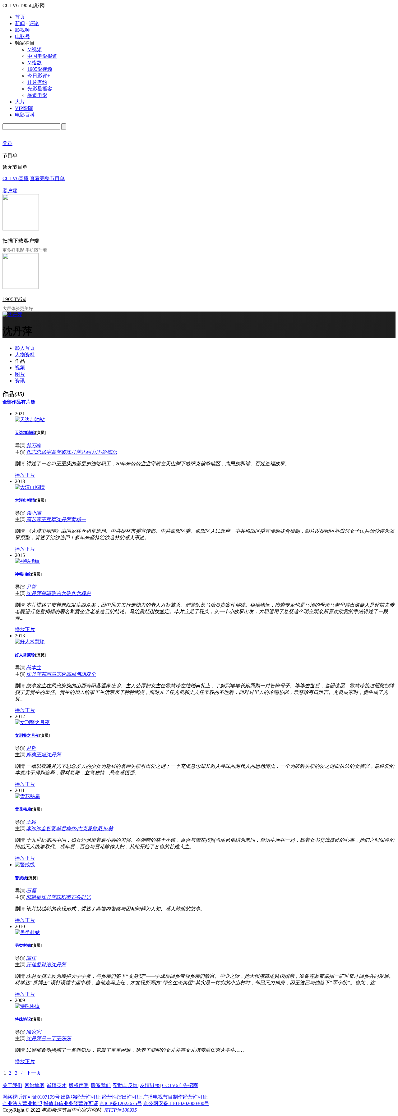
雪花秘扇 (23, 809)
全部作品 (11, 402)
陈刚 (61, 897)
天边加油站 (25, 432)
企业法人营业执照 (22, 1103)
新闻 (20, 23)
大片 (20, 101)
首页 (20, 17)
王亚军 (48, 519)
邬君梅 (63, 828)
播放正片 (25, 475)
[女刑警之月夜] (32, 722)
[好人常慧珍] (30, 641)
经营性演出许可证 (122, 1097)
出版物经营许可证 (81, 1097)
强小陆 (33, 513)
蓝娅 (61, 452)
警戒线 (21, 878)
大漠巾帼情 (25, 500)
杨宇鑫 (48, 452)
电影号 (22, 36)
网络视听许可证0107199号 (31, 1097)
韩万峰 (33, 445)
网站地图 (34, 1085)
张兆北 (73, 593)
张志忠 (33, 452)
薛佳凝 (33, 964)
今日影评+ (38, 75)
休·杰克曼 (81, 828)
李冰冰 (33, 828)
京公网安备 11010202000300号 (176, 1103)
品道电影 (37, 95)
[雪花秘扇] (27, 796)
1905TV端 (14, 299)
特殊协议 (23, 1019)
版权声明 (79, 1085)
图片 (20, 374)
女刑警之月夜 (27, 735)
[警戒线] (25, 864)
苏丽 (46, 674)
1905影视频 (39, 69)
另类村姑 (23, 945)
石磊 (31, 890)
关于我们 (12, 1085)
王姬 (41, 754)
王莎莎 (63, 1038)
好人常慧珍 (25, 655)
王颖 (31, 822)
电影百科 (25, 114)
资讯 (20, 380)
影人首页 (25, 348)
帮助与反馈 (125, 1085)
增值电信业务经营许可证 (71, 1103)
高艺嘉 (33, 519)
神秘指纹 (23, 574)
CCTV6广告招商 (180, 1085)
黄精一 (78, 519)
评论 (34, 23)
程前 (86, 593)
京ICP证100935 (120, 1110)
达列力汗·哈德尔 (99, 452)
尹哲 (31, 587)
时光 (86, 897)
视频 (20, 367)
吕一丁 (48, 1038)
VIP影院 (24, 108)
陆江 (31, 958)
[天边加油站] (30, 419)
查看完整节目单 (47, 178)
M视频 (34, 49)
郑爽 (31, 754)
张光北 (58, 593)
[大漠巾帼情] (30, 487)
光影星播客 (39, 88)
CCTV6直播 (15, 178)
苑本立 (33, 667)
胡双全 (88, 674)
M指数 (34, 62)
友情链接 (150, 1085)
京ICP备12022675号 (121, 1103)
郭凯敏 (33, 897)
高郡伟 (73, 674)
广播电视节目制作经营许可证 (175, 1097)
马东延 (58, 674)
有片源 (28, 402)
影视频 (22, 30)
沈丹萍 (73, 452)
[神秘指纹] (27, 561)
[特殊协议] (27, 1006)
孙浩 (46, 964)
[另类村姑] (27, 932)
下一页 (33, 1073)
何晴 (46, 593)
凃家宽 (33, 1032)
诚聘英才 (57, 1085)
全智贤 (48, 828)
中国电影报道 (42, 56)
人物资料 (25, 354)
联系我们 (101, 1085)
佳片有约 (37, 82)
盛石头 (73, 897)
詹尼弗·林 (102, 828)
